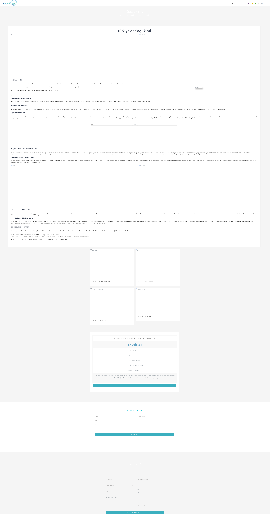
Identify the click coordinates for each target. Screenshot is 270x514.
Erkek (139, 492)
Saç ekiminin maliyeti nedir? (101, 281)
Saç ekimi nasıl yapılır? (145, 281)
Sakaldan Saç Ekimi (144, 316)
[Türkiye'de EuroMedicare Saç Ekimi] (134, 96)
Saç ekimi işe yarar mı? (100, 320)
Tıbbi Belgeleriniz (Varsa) (111, 497)
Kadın (145, 492)
